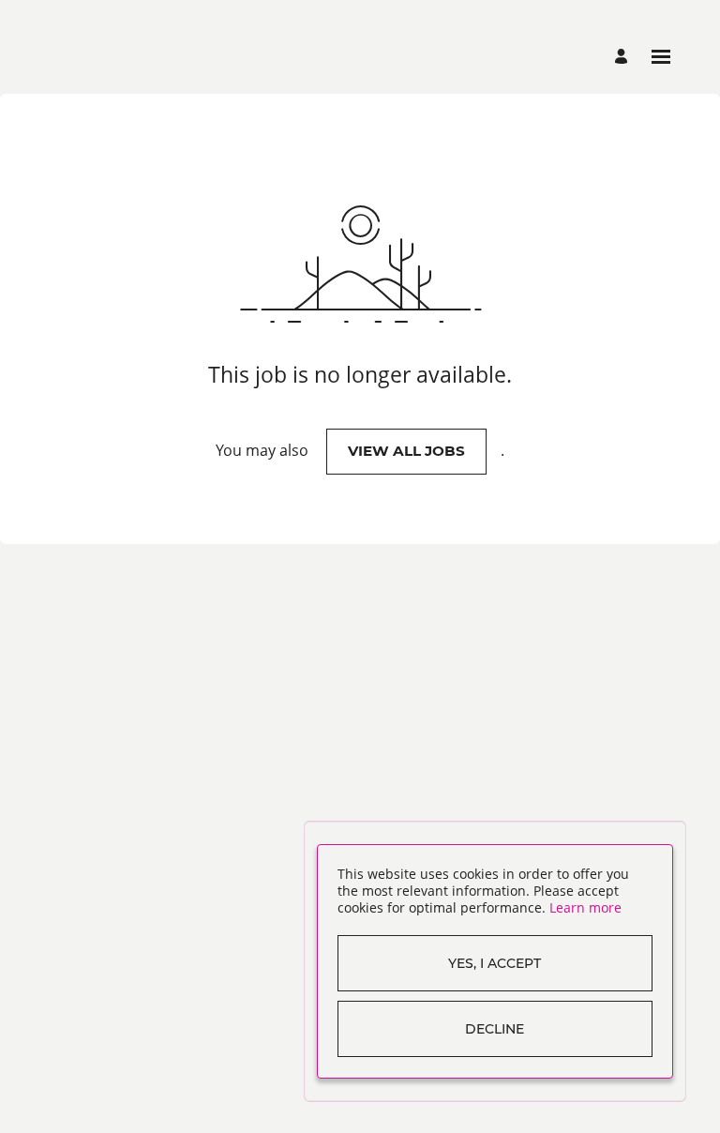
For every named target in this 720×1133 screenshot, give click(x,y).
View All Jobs (406, 451)
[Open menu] (661, 56)
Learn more (585, 907)
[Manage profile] (624, 57)
